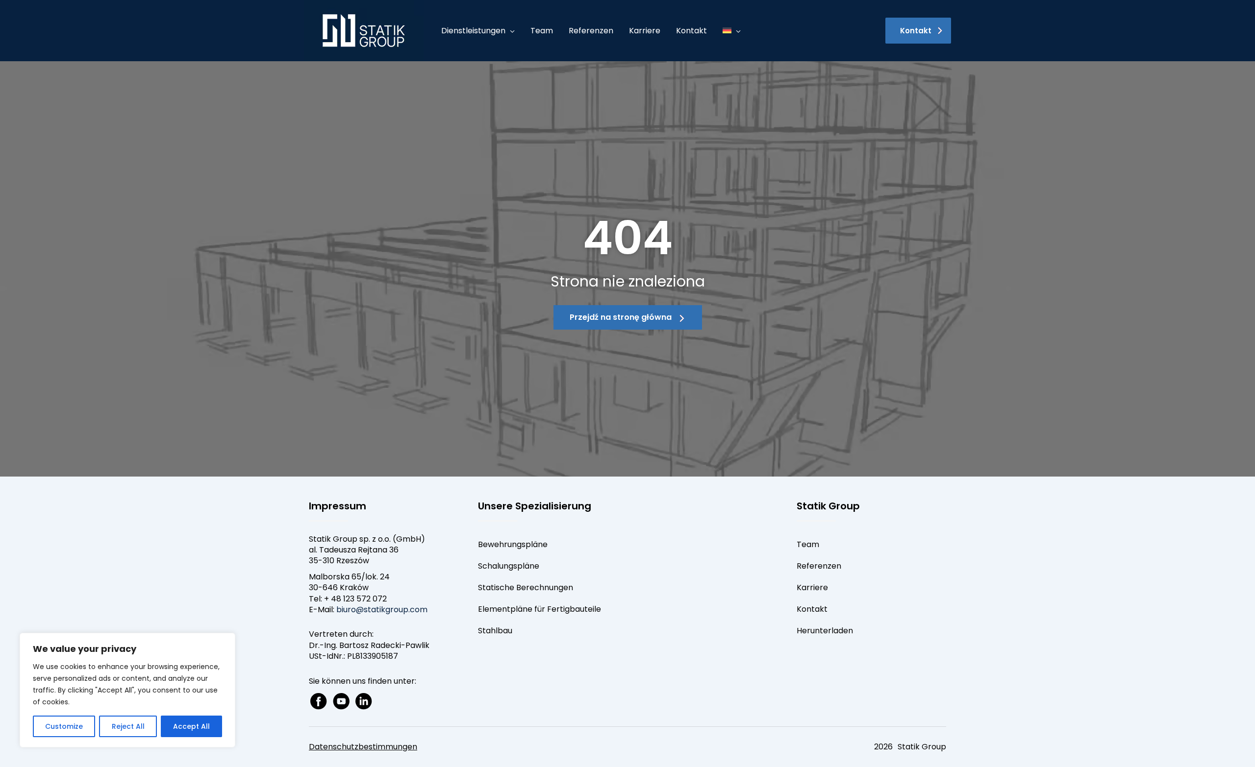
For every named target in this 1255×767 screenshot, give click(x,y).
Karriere (812, 587)
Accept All (191, 726)
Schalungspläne (508, 566)
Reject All (128, 726)
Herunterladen (825, 630)
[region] (127, 690)
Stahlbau (495, 630)
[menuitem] (732, 31)
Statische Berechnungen (525, 587)
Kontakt (812, 609)
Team (808, 544)
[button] (918, 31)
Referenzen (819, 566)
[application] (510, 31)
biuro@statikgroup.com (381, 609)
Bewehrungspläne (513, 544)
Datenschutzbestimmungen (363, 746)
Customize (64, 726)
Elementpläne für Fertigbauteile (539, 609)
